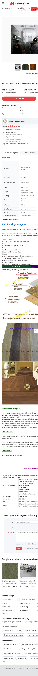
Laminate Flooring (30, 630)
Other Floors (7, 630)
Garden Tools (6, 607)
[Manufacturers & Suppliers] (19, 3)
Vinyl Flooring (24, 607)
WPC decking (24, 610)
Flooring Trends (21, 658)
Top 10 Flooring (8, 658)
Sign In (5, 144)
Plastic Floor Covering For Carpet (13, 635)
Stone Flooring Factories (11, 649)
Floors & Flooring (27, 14)
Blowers (4, 603)
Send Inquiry (19, 99)
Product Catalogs (29, 599)
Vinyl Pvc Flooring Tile (28, 649)
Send (18, 548)
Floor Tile (18, 630)
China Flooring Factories (11, 644)
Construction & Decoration (14, 14)
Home (3, 14)
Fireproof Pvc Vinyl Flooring (12, 653)
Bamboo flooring (7, 610)
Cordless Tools (24, 603)
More (3, 662)
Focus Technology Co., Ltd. (25, 668)
